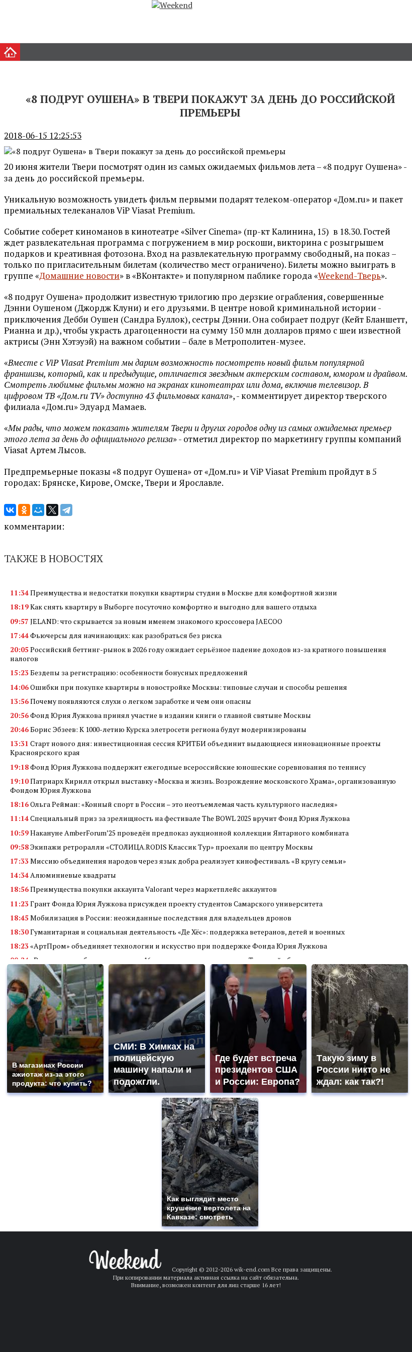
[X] (52, 510)
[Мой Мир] (38, 510)
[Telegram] (66, 510)
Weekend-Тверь (349, 275)
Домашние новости (79, 275)
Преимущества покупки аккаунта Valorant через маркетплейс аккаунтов (143, 889)
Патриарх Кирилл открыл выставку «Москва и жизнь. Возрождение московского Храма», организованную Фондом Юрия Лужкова (203, 785)
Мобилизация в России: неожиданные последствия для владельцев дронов (150, 917)
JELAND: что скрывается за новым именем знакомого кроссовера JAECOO (146, 621)
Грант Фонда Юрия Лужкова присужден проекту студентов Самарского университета (166, 903)
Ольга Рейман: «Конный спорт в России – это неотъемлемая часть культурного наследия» (174, 804)
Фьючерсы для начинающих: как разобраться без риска (116, 635)
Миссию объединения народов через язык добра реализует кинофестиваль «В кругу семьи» (178, 861)
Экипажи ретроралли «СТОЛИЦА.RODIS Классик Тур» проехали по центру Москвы (161, 847)
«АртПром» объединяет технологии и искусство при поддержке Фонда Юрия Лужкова (168, 946)
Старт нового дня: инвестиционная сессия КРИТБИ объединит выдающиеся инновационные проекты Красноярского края (195, 748)
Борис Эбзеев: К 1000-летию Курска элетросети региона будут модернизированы (158, 729)
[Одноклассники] (24, 510)
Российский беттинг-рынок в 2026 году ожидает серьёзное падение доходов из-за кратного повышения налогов (198, 654)
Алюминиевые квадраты (63, 875)
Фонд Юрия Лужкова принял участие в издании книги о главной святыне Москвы (160, 715)
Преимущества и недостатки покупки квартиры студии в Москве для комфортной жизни (173, 592)
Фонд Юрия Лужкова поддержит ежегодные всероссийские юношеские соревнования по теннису (188, 767)
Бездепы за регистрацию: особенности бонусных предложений (129, 672)
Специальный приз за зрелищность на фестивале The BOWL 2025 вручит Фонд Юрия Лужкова (180, 818)
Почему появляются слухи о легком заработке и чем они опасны (130, 701)
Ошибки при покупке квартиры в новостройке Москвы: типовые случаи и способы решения (178, 687)
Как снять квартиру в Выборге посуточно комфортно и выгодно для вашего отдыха (163, 606)
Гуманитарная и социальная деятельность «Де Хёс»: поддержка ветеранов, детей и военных (177, 932)
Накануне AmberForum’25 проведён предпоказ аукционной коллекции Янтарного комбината (179, 833)
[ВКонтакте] (10, 510)
